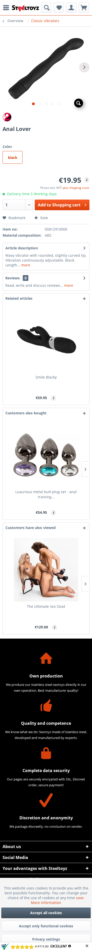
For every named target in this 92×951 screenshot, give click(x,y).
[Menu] (7, 8)
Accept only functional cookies (46, 926)
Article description (21, 248)
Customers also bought (26, 413)
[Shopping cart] (84, 8)
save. (80, 897)
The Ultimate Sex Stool (46, 606)
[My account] (71, 8)
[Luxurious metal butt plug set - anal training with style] (46, 455)
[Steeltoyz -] (25, 8)
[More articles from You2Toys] (46, 117)
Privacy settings (46, 939)
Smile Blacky (46, 377)
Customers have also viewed (30, 527)
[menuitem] (7, 8)
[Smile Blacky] (46, 340)
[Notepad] (59, 8)
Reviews (12, 278)
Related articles (18, 298)
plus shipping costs (76, 188)
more (25, 265)
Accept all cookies (46, 912)
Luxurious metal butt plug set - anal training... (46, 494)
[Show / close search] (46, 8)
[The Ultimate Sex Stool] (46, 569)
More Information (46, 902)
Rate (43, 217)
